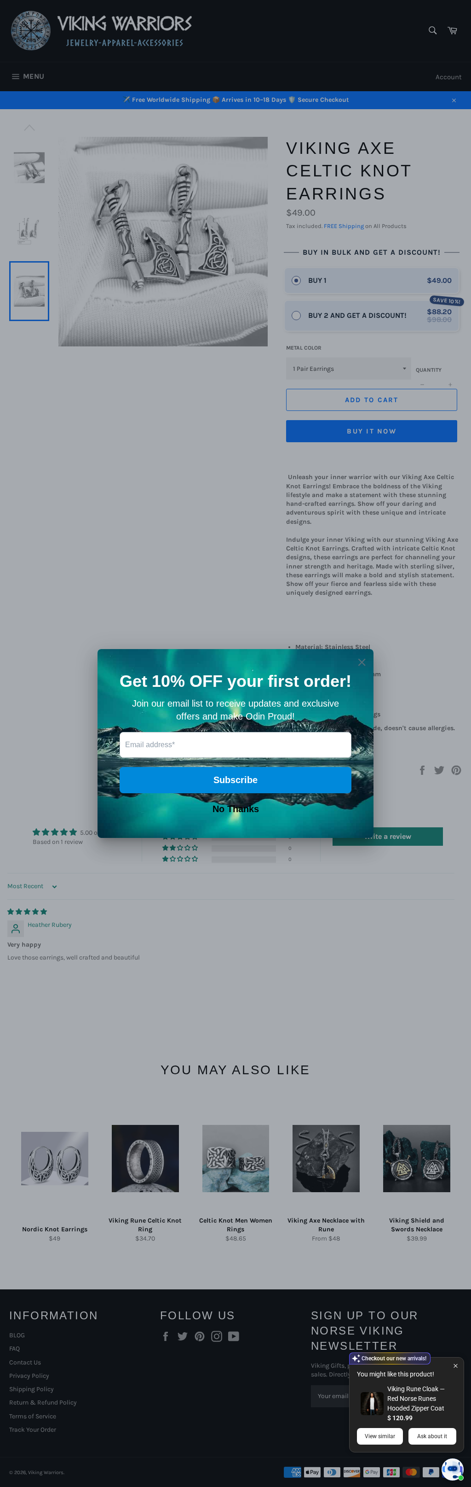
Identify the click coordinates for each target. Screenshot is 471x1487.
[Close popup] (455, 1365)
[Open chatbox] (453, 1469)
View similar (380, 1436)
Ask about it (432, 1436)
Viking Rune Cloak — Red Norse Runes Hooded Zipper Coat (416, 1398)
